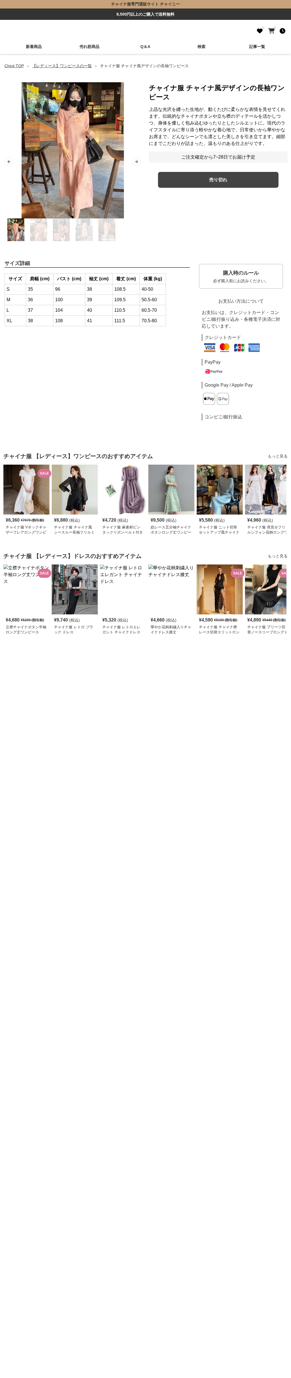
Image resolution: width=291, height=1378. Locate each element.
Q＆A (145, 46)
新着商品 (34, 46)
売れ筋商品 (89, 46)
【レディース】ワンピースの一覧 (62, 66)
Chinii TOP (14, 66)
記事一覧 (257, 46)
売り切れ (218, 179)
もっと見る (278, 456)
